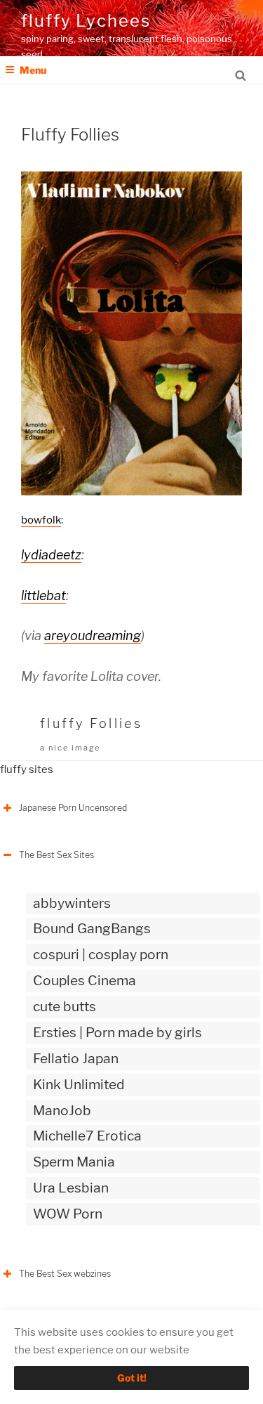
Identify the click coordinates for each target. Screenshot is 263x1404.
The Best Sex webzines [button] (65, 1273)
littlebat (43, 595)
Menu (33, 70)
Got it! (132, 1378)
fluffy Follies (91, 723)
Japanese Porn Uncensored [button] (73, 807)
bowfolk (41, 520)
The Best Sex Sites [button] (56, 855)
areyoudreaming (92, 635)
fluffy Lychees (86, 21)
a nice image (70, 748)
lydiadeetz (51, 554)
